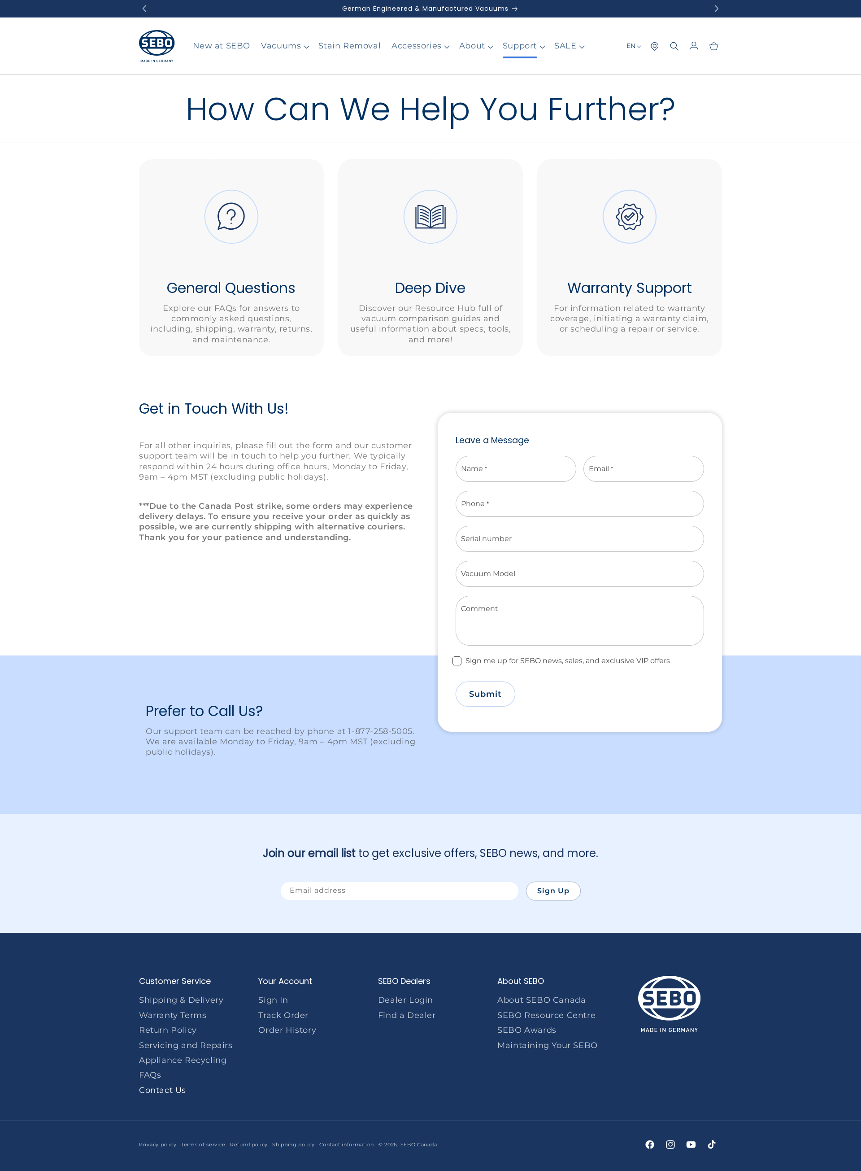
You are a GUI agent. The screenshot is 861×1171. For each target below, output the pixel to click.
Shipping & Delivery (181, 1000)
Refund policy (249, 1144)
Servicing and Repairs (186, 1045)
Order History (287, 1030)
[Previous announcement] (144, 8)
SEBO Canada (418, 1144)
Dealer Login (405, 1000)
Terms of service (203, 1144)
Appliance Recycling (182, 1060)
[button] (284, 46)
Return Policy (168, 1030)
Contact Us (162, 1090)
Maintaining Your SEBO (547, 1045)
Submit (485, 694)
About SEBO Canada (541, 1000)
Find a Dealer (407, 1015)
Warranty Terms (172, 1015)
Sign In (273, 1000)
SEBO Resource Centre (546, 1015)
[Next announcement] (717, 8)
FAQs (150, 1075)
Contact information (346, 1144)
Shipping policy (293, 1144)
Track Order (283, 1015)
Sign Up (553, 891)
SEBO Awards (527, 1030)
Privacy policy (158, 1144)
